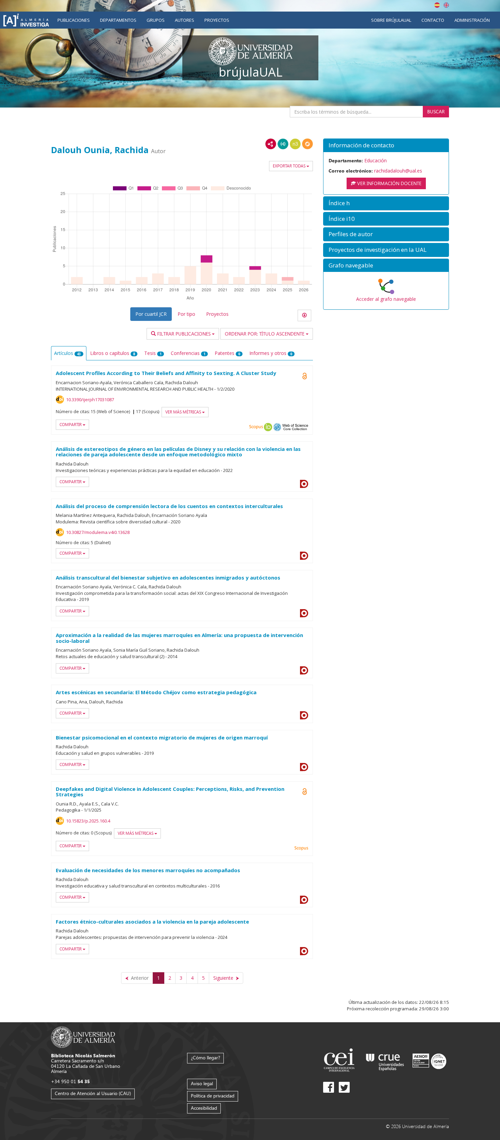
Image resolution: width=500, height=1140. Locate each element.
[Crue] (385, 1061)
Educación (375, 160)
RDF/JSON (307, 144)
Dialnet (304, 484)
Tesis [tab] (153, 353)
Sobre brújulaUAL (391, 20)
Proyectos (216, 20)
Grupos (156, 20)
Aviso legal (202, 1083)
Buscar (436, 111)
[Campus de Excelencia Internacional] (340, 1061)
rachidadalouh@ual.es (398, 170)
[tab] (386, 145)
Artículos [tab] (67, 353)
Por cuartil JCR (151, 314)
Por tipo (186, 314)
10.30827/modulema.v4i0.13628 (98, 532)
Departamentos (118, 20)
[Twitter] (344, 1087)
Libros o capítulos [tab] (112, 353)
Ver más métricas (183, 411)
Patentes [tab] (227, 353)
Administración (472, 20)
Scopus (256, 427)
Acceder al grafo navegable (386, 299)
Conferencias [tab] (188, 353)
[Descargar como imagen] (304, 315)
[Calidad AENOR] (429, 1061)
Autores (184, 20)
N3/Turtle (295, 144)
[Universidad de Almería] (83, 1036)
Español (437, 5)
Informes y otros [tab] (270, 353)
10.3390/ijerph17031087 (90, 399)
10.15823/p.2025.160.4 (88, 821)
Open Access (304, 376)
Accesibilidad (204, 1108)
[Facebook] (328, 1087)
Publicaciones (73, 20)
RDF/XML (270, 144)
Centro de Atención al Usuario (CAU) (93, 1093)
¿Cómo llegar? (205, 1057)
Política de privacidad (212, 1095)
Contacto (432, 20)
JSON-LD (283, 144)
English (446, 5)
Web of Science (295, 427)
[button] (386, 145)
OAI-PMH (277, 427)
